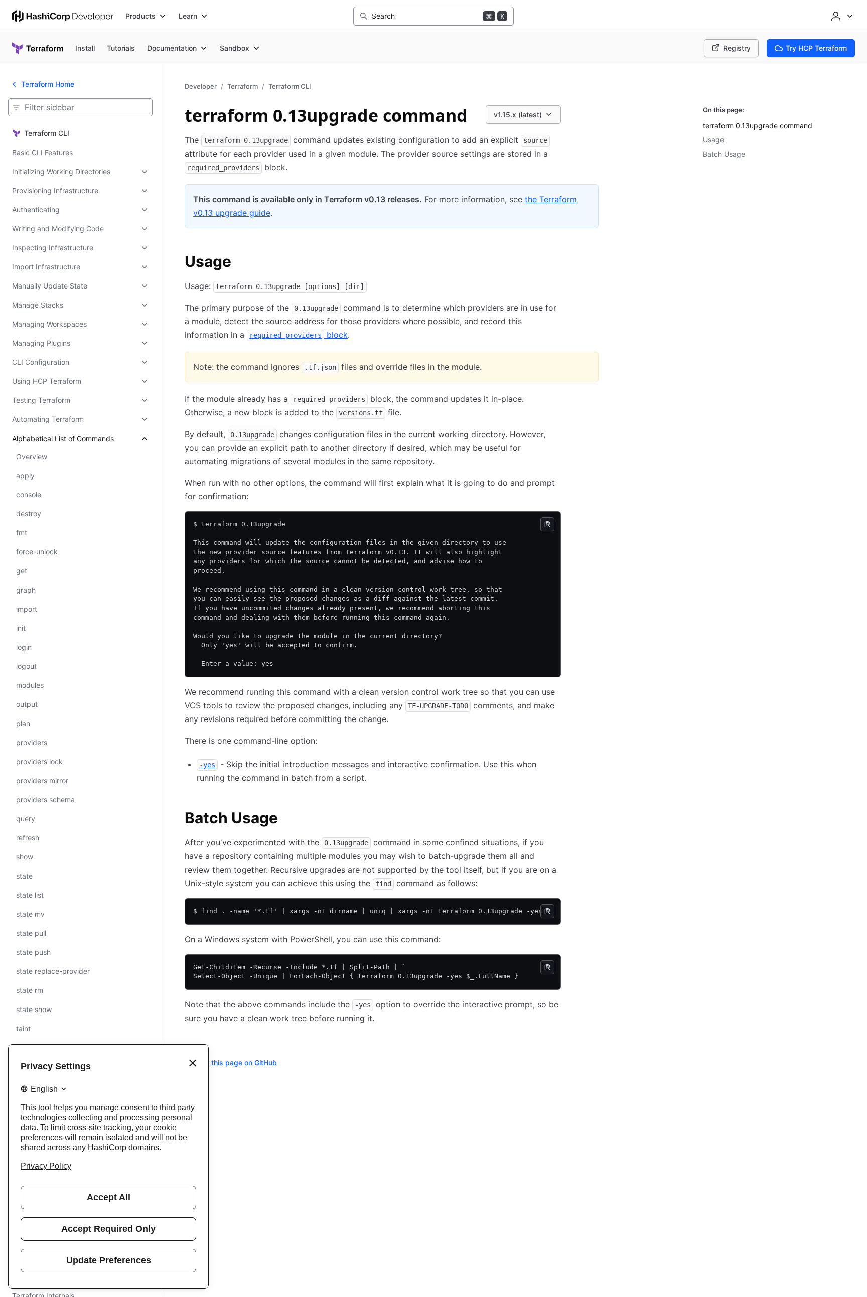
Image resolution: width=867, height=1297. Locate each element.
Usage (713, 139)
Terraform (242, 86)
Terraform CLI (289, 86)
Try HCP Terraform (816, 48)
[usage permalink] (241, 263)
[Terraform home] (37, 48)
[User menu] (841, 16)
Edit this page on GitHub (237, 1062)
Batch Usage (724, 154)
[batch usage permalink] (288, 819)
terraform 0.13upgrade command (757, 125)
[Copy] (547, 524)
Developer (201, 86)
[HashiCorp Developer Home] (62, 16)
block (298, 335)
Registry (737, 48)
